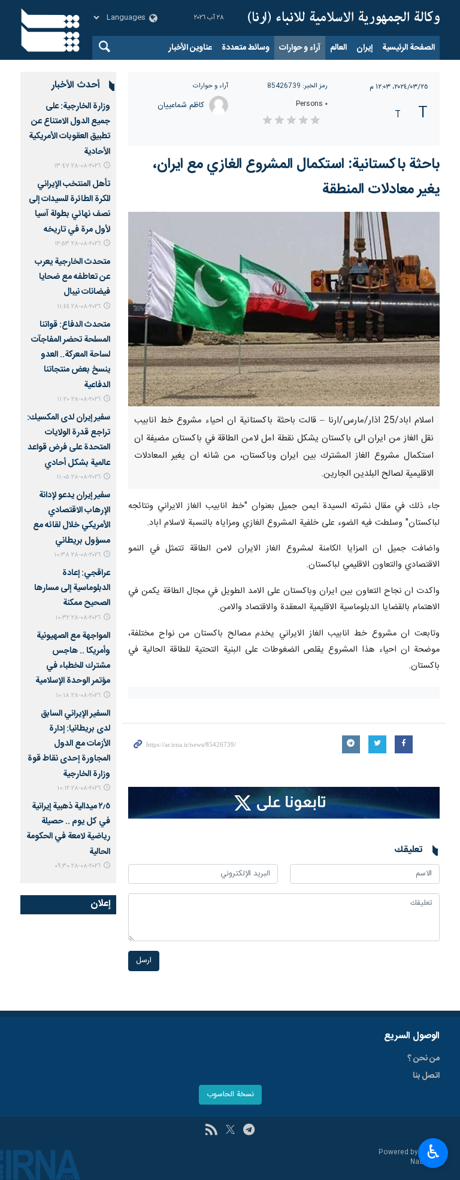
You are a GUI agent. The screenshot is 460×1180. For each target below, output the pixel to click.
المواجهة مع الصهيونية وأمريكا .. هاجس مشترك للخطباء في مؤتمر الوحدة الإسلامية (72, 659)
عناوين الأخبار (190, 48)
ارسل (144, 960)
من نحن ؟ (423, 1058)
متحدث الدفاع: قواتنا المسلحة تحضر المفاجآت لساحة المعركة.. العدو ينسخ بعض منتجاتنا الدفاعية (70, 355)
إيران (364, 48)
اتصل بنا (426, 1076)
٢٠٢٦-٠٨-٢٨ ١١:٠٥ (78, 477)
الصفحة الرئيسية (408, 48)
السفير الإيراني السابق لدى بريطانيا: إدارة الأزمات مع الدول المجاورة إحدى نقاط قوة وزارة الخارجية (69, 744)
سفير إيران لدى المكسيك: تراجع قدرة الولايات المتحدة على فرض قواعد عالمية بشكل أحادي (68, 440)
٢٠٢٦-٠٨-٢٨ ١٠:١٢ (79, 788)
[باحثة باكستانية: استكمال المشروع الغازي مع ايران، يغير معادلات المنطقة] (284, 309)
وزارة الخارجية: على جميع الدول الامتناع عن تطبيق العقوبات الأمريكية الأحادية (69, 129)
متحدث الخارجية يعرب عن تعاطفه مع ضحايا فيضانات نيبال (72, 277)
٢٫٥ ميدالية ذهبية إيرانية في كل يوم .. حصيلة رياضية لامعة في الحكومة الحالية (68, 829)
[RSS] (211, 1131)
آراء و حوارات (299, 48)
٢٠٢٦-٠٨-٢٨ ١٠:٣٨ (77, 555)
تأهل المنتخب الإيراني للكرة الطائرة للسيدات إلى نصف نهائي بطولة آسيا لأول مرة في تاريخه (69, 207)
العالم (338, 48)
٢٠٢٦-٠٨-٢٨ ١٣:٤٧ (77, 166)
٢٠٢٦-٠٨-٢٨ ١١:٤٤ (79, 306)
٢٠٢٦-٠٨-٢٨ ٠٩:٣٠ (78, 866)
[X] (230, 1131)
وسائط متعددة (246, 48)
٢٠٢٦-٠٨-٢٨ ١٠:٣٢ (78, 618)
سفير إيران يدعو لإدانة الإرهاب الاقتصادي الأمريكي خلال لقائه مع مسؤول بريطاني (71, 518)
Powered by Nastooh (409, 1157)
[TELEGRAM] (249, 1131)
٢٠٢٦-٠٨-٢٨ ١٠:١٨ (78, 695)
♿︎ (433, 1152)
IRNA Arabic (344, 18)
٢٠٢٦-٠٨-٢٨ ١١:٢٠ (79, 399)
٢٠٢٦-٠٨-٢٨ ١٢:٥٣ (78, 244)
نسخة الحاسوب (230, 1094)
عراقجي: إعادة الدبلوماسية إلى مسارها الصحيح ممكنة (72, 588)
